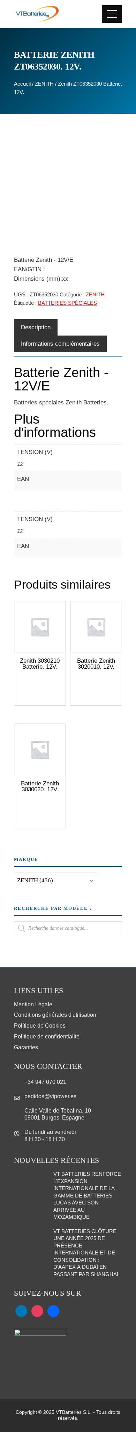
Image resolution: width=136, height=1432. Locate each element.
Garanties (26, 1047)
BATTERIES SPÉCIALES (67, 303)
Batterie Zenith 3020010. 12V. (96, 663)
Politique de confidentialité (47, 1036)
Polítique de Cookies (40, 1026)
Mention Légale (33, 1004)
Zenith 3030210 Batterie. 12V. (40, 663)
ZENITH (44, 84)
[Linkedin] (21, 1311)
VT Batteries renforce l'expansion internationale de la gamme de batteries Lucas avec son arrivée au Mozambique (87, 1195)
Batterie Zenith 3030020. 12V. (40, 786)
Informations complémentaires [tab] (60, 343)
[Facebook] (53, 1311)
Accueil (22, 84)
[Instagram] (37, 1311)
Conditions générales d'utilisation (55, 1015)
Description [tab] (36, 327)
